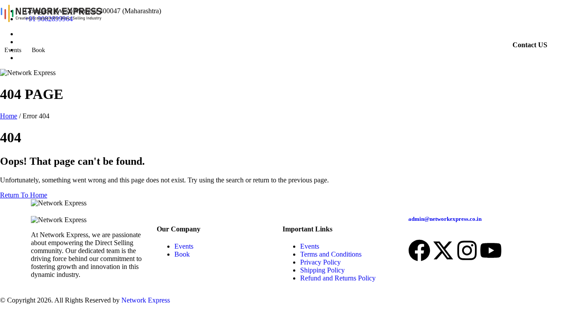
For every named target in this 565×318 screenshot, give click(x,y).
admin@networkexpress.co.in (445, 219)
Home (8, 116)
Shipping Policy (322, 270)
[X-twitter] (443, 250)
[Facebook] (419, 250)
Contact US (529, 45)
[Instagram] (467, 250)
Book (38, 50)
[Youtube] (491, 250)
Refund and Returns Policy (338, 278)
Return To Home (23, 195)
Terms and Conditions (331, 254)
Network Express (145, 300)
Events (12, 50)
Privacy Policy (320, 262)
